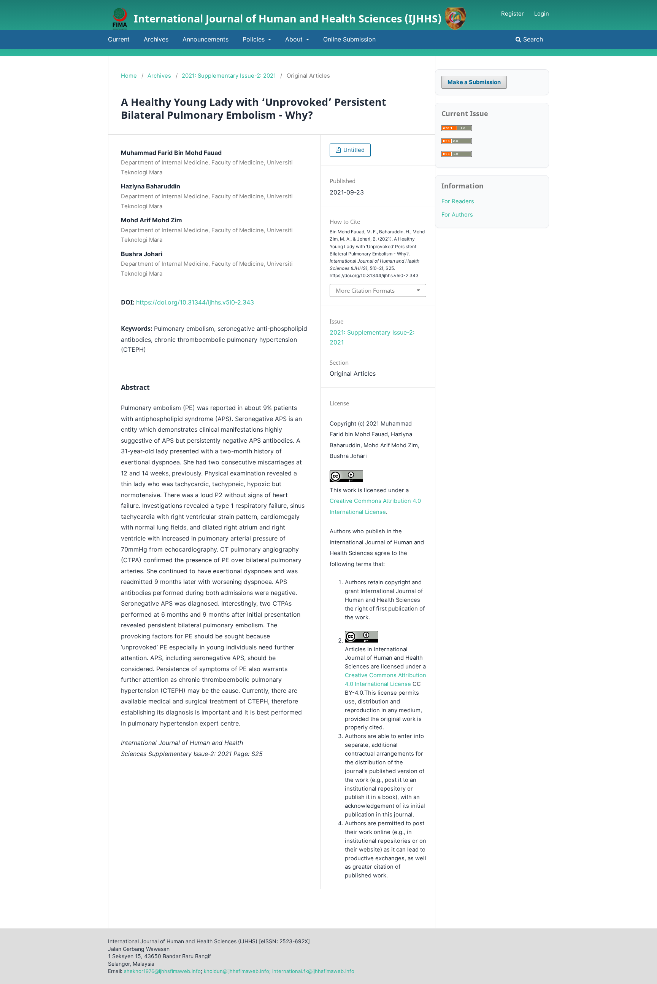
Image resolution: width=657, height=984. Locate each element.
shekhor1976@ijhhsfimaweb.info (162, 971)
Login (541, 13)
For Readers (457, 201)
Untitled (353, 150)
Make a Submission (474, 82)
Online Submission (349, 39)
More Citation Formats (365, 290)
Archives (156, 39)
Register (512, 13)
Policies (255, 39)
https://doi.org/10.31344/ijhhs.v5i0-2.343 (195, 302)
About (295, 39)
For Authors (457, 214)
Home (129, 75)
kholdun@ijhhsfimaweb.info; (237, 971)
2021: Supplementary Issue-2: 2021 (229, 75)
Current (119, 39)
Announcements (205, 39)
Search (532, 39)
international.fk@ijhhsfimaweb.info (313, 971)
